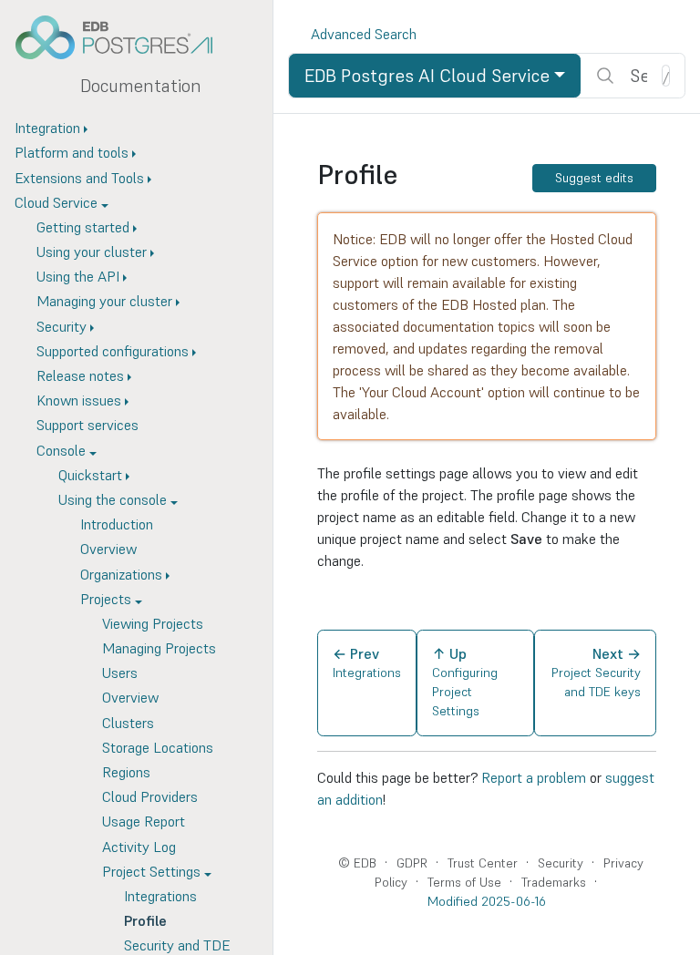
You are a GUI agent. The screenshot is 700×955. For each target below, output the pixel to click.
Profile (145, 920)
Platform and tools (72, 152)
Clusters (128, 723)
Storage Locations (157, 747)
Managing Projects (159, 648)
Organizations (121, 574)
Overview (108, 548)
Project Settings (151, 871)
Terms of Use (464, 882)
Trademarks (553, 882)
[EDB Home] (124, 37)
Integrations (160, 896)
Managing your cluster (104, 301)
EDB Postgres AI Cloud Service (427, 75)
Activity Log (139, 846)
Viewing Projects (152, 623)
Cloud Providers (150, 796)
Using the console (112, 499)
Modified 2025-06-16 (486, 901)
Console (61, 450)
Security (61, 326)
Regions (126, 772)
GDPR (411, 863)
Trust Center (483, 863)
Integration (47, 127)
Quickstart (90, 475)
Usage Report (143, 821)
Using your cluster (91, 251)
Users (120, 672)
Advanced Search (364, 34)
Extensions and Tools (79, 178)
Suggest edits (594, 177)
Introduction (116, 524)
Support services (87, 425)
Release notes (80, 375)
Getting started (82, 227)
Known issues (78, 400)
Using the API (77, 276)
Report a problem (533, 777)
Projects (105, 599)
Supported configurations (112, 351)
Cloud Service (56, 202)
